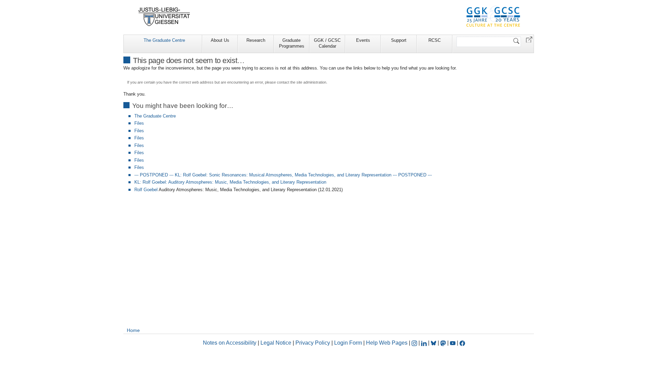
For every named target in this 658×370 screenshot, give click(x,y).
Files (139, 123)
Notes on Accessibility (230, 343)
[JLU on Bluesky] (434, 343)
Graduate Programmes (291, 43)
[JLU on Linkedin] (424, 343)
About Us (220, 40)
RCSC (434, 40)
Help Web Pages (386, 343)
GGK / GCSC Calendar (327, 43)
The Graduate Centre (164, 40)
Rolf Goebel (146, 189)
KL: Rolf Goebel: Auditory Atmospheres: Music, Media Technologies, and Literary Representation (230, 182)
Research (255, 40)
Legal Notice (275, 343)
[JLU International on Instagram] (415, 343)
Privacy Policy (312, 343)
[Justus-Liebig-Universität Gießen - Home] (164, 17)
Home (133, 330)
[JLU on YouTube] (453, 343)
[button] (529, 39)
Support (398, 40)
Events (363, 40)
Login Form (348, 343)
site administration (311, 82)
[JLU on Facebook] (462, 343)
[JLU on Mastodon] (443, 343)
